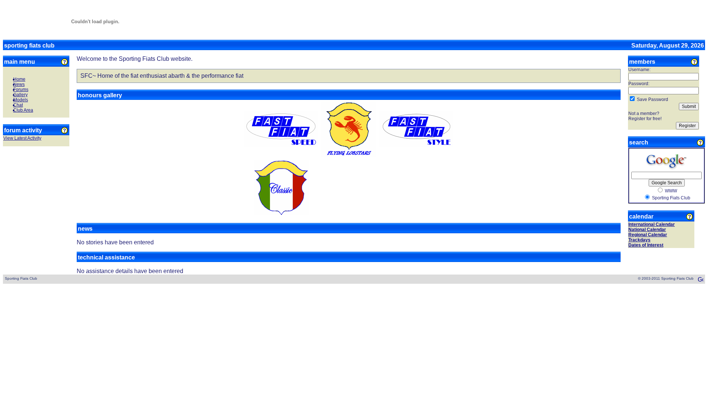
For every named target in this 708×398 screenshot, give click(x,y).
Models (20, 99)
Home (19, 79)
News (19, 84)
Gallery (20, 94)
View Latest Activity (22, 138)
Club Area (23, 110)
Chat (18, 105)
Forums (20, 89)
